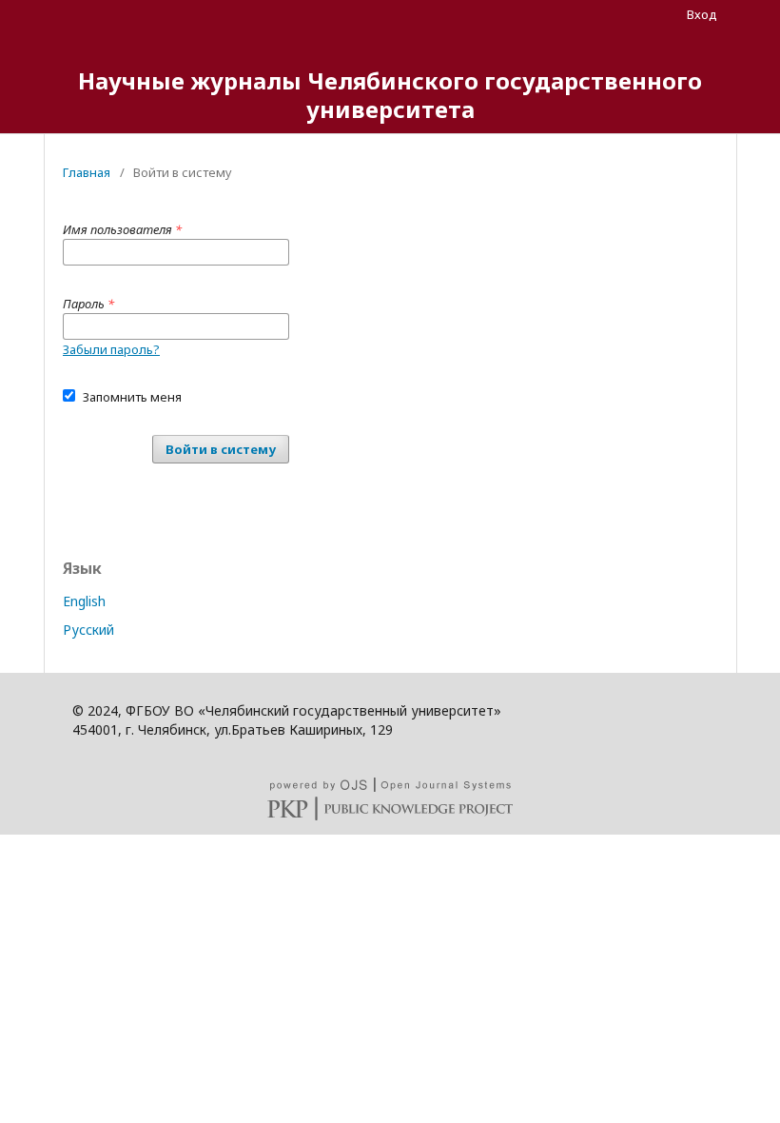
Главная (86, 172)
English (84, 601)
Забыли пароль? (111, 349)
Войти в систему (221, 449)
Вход (702, 14)
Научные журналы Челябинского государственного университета (390, 95)
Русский (88, 630)
